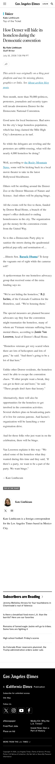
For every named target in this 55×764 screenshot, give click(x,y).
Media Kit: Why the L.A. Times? (40, 722)
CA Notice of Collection (17, 754)
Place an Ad (9, 731)
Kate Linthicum (11, 18)
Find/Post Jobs (10, 726)
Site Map (7, 698)
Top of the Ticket (12, 21)
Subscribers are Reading (21, 596)
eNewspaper (9, 721)
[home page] (27, 3)
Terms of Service (38, 752)
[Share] (6, 64)
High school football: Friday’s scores (21, 638)
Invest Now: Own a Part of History (40, 729)
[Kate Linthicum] (7, 502)
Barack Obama (29, 256)
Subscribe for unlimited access (16, 693)
